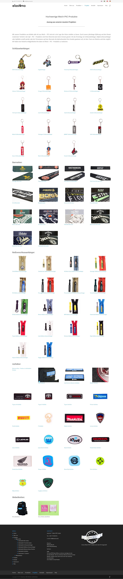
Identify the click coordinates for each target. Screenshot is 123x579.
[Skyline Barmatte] (48, 173)
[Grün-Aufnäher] (100, 461)
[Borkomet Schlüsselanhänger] (74, 83)
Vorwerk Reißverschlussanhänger (98, 293)
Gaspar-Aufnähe (42, 469)
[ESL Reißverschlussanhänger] (22, 285)
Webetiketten (19, 555)
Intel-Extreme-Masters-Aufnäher (71, 383)
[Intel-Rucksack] (48, 375)
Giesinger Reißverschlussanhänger (98, 271)
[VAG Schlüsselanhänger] (100, 126)
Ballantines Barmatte (17, 246)
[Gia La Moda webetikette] (48, 515)
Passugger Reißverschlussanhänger (46, 293)
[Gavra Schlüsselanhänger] (22, 148)
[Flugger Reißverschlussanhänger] (48, 349)
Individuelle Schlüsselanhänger (25, 545)
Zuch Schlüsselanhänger (44, 112)
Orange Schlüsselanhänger (44, 91)
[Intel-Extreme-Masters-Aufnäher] (74, 375)
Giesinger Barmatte (17, 181)
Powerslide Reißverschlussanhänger (98, 314)
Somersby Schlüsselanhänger (71, 69)
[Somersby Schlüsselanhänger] (74, 61)
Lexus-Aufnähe (15, 447)
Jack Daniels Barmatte (95, 224)
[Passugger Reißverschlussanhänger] (48, 285)
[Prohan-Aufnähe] (100, 396)
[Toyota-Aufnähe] (74, 396)
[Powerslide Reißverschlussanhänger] (100, 306)
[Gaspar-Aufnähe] (48, 461)
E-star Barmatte (94, 203)
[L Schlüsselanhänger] (100, 83)
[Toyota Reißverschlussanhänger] (22, 328)
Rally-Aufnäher (15, 491)
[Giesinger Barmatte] (22, 173)
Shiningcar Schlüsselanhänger (45, 134)
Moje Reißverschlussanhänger (97, 336)
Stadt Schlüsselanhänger (70, 112)
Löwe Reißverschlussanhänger (45, 336)
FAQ (106, 5)
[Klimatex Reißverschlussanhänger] (74, 328)
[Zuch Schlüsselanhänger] (48, 104)
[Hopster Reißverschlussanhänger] (22, 349)
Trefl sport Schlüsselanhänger (19, 112)
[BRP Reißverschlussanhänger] (74, 306)
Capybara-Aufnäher (42, 491)
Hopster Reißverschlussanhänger (20, 357)
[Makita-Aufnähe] (74, 418)
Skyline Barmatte (42, 181)
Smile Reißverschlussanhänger (19, 271)
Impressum (100, 5)
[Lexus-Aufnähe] (22, 439)
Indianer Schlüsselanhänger (18, 91)
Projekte (87, 5)
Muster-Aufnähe (94, 383)
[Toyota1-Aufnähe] (48, 396)
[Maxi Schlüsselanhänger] (48, 148)
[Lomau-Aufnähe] (100, 418)
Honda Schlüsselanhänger (70, 156)
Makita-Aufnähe (68, 426)
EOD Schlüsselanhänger (18, 69)
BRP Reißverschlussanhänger (71, 314)
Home (65, 5)
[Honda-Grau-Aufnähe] (22, 461)
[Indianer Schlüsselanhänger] (22, 83)
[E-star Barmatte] (100, 194)
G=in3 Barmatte (16, 203)
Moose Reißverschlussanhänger (45, 314)
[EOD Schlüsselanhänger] (22, 61)
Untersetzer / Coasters (23, 553)
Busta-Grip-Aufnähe (68, 469)
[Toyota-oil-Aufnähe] (22, 396)
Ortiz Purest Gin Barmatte (96, 181)
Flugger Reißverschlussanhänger (45, 357)
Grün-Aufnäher (93, 469)
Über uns (71, 5)
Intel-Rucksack (41, 383)
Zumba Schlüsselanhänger (96, 112)
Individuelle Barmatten (43, 246)
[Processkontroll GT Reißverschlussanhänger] (74, 285)
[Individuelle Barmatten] (48, 238)
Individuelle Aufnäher (23, 551)
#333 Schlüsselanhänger (96, 69)
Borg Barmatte (41, 203)
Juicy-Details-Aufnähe (43, 447)
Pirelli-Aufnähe (15, 426)
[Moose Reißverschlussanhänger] (48, 306)
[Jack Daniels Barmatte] (100, 216)
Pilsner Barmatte (16, 224)
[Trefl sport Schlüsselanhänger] (22, 104)
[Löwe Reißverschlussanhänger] (48, 328)
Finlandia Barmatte (68, 224)
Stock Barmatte (41, 224)
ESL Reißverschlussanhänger (19, 293)
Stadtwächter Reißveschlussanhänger (47, 271)
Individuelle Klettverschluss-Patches (26, 549)
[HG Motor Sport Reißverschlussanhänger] (74, 263)
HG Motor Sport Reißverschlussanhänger (73, 271)
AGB (48, 551)
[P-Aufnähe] (48, 418)
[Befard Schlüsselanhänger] (22, 126)
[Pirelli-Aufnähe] (22, 418)
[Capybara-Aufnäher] (48, 482)
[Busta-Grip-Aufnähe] (74, 461)
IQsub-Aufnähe (67, 447)
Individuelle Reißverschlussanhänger (26, 547)
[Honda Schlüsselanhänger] (74, 148)
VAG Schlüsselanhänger (95, 134)
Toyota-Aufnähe (68, 404)
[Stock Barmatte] (48, 216)
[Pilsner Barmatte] (22, 216)
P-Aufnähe (40, 426)
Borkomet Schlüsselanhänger (71, 91)
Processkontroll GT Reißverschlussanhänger (74, 293)
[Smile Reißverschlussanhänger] (22, 263)
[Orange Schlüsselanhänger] (48, 83)
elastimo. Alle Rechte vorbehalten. (29, 577)
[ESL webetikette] (22, 515)
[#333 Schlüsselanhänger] (100, 61)
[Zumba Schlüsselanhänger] (100, 104)
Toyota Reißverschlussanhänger (19, 336)
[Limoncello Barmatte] (74, 194)
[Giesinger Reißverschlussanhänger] (100, 263)
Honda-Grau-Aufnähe (17, 469)
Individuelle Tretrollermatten (25, 543)
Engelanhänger (41, 69)
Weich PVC (18, 539)
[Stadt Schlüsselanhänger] (74, 104)
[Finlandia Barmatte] (74, 216)
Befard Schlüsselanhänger (18, 134)
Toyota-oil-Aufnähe (16, 404)
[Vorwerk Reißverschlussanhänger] (100, 285)
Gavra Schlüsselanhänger (18, 156)
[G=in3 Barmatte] (22, 194)
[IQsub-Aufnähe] (74, 439)
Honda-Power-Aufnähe (95, 447)
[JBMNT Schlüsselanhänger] (74, 126)
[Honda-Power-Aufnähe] (100, 439)
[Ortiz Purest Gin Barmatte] (100, 173)
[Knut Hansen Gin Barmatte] (74, 173)
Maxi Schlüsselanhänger (44, 156)
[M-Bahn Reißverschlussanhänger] (22, 306)
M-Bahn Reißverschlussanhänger (20, 314)
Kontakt (93, 5)
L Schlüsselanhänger (95, 91)
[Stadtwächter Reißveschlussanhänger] (48, 263)
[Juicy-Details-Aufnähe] (48, 439)
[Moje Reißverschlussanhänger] (100, 328)
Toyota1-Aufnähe (42, 404)
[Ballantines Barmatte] (22, 238)
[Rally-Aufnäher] (22, 482)
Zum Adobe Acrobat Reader (53, 559)
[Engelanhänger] (48, 61)
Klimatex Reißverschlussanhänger (72, 336)
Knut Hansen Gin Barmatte (70, 181)
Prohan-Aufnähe (94, 404)
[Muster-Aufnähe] (100, 375)
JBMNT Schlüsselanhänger (70, 134)
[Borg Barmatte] (48, 194)
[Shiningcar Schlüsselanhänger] (48, 126)
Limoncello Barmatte (69, 203)
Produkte (78, 5)
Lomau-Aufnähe (94, 426)
